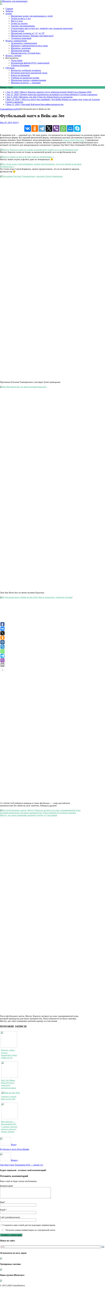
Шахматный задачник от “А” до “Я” (28, 33)
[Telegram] (42, 128)
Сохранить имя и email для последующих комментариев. (29, 1225)
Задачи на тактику (19, 23)
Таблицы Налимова (20, 65)
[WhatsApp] (63, 128)
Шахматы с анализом (21, 48)
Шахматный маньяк (20, 50)
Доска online (16, 60)
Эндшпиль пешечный (21, 38)
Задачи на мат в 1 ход (21, 18)
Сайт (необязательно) (10, 1217)
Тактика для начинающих (23, 26)
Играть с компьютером (16, 41)
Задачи (8, 13)
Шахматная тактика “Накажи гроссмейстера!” (32, 36)
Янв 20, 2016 (6, 122)
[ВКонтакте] (27, 128)
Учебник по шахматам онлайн (25, 78)
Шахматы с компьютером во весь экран (29, 45)
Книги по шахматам (20, 75)
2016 (15, 122)
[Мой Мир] (70, 128)
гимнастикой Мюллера (73, 140)
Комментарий (6, 1186)
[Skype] (77, 128)
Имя (2, 1202)
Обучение (10, 68)
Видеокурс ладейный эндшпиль (26, 70)
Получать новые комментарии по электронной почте (30, 1230)
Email (3, 1210)
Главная (9, 8)
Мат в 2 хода (17, 21)
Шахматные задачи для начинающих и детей (32, 16)
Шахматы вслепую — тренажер (26, 83)
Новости (11, 109)
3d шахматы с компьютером (24, 43)
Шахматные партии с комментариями (28, 80)
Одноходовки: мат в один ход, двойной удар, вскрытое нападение (42, 28)
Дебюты (9, 11)
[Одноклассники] (34, 128)
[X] (49, 128)
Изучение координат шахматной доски (29, 73)
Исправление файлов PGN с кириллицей (30, 63)
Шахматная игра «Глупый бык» (26, 53)
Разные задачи (17, 31)
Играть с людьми (13, 55)
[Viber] (56, 128)
